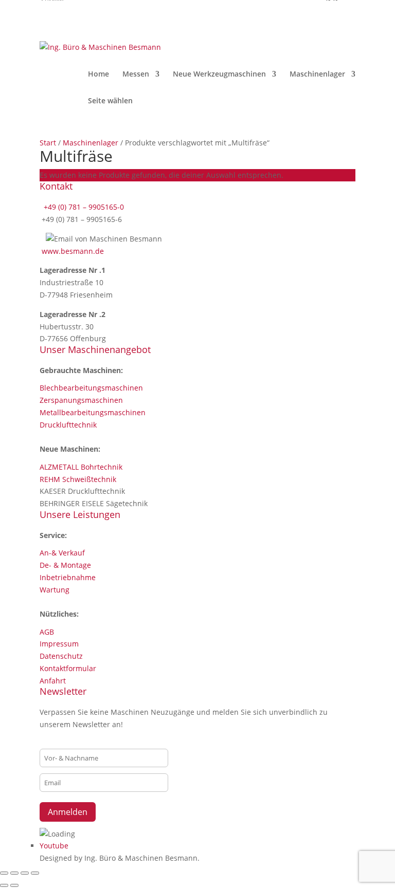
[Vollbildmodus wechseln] (14, 873)
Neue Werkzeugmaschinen (219, 74)
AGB (47, 632)
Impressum (59, 644)
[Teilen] (25, 873)
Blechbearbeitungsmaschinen (91, 388)
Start (48, 142)
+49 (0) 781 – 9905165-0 (83, 207)
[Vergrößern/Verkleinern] (4, 873)
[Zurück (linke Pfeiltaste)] (4, 885)
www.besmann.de (73, 251)
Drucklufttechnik (68, 425)
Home (98, 74)
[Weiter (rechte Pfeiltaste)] (14, 885)
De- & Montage (65, 565)
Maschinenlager (317, 74)
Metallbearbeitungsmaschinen (93, 412)
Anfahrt (53, 681)
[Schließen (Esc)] (35, 873)
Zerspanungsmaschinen (81, 400)
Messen (135, 74)
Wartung (54, 590)
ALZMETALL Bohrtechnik (81, 467)
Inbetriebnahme (68, 577)
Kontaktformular (68, 668)
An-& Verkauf (62, 553)
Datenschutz (61, 656)
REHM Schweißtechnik (78, 479)
